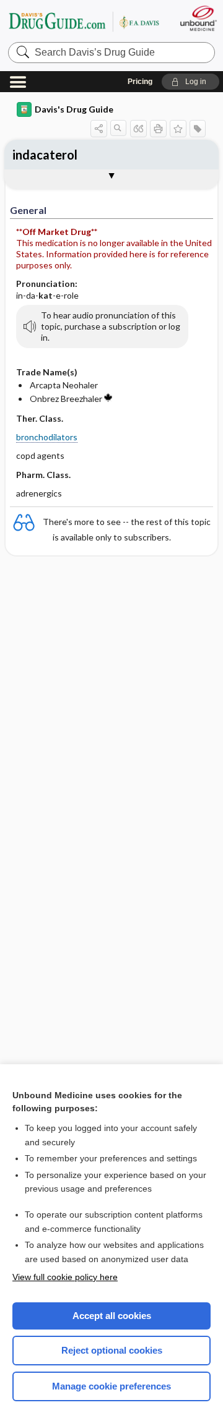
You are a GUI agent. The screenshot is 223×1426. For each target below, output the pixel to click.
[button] (190, 82)
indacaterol (44, 154)
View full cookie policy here (65, 1277)
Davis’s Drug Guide (83, 21)
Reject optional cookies (111, 1350)
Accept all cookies (111, 1315)
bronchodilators (46, 437)
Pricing (140, 81)
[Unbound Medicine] (198, 18)
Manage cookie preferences (111, 1386)
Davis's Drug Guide (74, 109)
